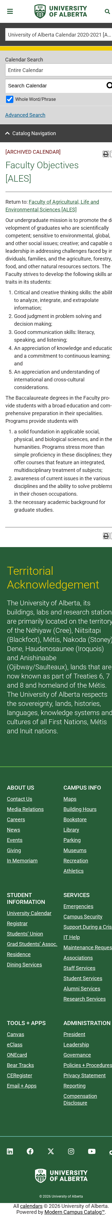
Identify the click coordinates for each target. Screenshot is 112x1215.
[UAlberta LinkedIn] (10, 1151)
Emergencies (78, 906)
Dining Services (24, 965)
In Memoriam (22, 861)
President (74, 1034)
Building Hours (79, 809)
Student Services (82, 978)
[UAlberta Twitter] (51, 1151)
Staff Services (79, 968)
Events (14, 840)
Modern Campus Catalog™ (75, 1212)
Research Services (84, 999)
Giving (14, 850)
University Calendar (29, 913)
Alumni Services (81, 989)
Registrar (17, 923)
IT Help (71, 937)
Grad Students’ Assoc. (32, 944)
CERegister (19, 1075)
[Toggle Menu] (12, 11)
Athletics (73, 871)
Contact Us (19, 799)
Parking (72, 840)
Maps (69, 799)
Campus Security (83, 917)
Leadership (76, 1045)
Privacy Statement (84, 1075)
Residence (19, 954)
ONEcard (17, 1055)
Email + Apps (21, 1086)
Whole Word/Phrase (35, 99)
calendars (31, 1206)
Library (71, 830)
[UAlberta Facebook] (30, 1151)
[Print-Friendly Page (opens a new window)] (106, 154)
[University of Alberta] (60, 11)
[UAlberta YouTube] (92, 1151)
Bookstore (75, 819)
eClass (14, 1045)
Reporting (74, 1086)
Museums (74, 850)
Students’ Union (25, 934)
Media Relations (25, 809)
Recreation (75, 861)
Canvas (15, 1034)
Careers (16, 819)
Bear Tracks (20, 1065)
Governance (77, 1055)
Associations (78, 958)
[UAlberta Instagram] (71, 1151)
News (13, 830)
